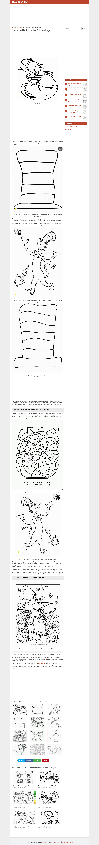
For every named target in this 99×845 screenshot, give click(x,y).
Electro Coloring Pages (73, 89)
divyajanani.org (19, 1)
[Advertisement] (49, 16)
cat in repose (40, 764)
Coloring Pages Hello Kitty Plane (46, 826)
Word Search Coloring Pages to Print (22, 786)
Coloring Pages (38, 2)
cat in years (45, 764)
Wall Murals (46, 2)
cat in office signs (33, 764)
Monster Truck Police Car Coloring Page (48, 786)
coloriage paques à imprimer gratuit (57, 842)
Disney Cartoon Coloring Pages (46, 806)
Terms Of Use (54, 839)
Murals (53, 2)
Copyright (49, 839)
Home (30, 2)
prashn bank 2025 (69, 842)
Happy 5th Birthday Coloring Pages (21, 826)
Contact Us (43, 839)
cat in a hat (16, 764)
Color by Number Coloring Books (21, 806)
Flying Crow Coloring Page (74, 105)
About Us (60, 839)
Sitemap (39, 839)
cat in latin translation (24, 764)
